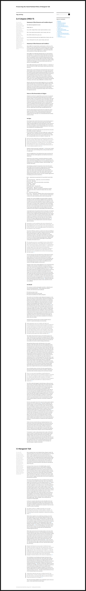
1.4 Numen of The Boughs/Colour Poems (63, 33)
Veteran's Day (21, 473)
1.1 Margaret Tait (23, 449)
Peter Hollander (21, 469)
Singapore (17, 472)
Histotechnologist (18, 33)
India (17, 36)
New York (19, 467)
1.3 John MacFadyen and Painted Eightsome (63, 34)
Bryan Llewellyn (18, 26)
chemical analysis (18, 27)
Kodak (21, 37)
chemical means (18, 28)
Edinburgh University (19, 458)
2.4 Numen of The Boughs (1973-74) (62, 25)
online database (21, 38)
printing (17, 43)
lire (19, 465)
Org (19, 468)
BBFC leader (22, 25)
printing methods (21, 43)
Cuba (18, 457)
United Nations (21, 472)
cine (16, 457)
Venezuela (17, 473)
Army (21, 456)
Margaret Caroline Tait (19, 466)
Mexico (17, 467)
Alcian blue (20, 23)
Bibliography (59, 21)
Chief (23, 456)
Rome (20, 470)
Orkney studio (18, 39)
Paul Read (17, 41)
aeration (17, 23)
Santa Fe (22, 471)
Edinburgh (21, 457)
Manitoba (22, 465)
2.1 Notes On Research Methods (61, 29)
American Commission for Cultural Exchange (19, 454)
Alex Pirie (17, 453)
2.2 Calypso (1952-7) (25, 19)
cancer (23, 26)
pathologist (21, 40)
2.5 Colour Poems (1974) (60, 24)
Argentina (18, 456)
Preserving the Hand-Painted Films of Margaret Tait (33, 6)
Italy (18, 36)
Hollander (17, 34)
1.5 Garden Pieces (59, 32)
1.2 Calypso (58, 35)
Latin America (18, 464)
